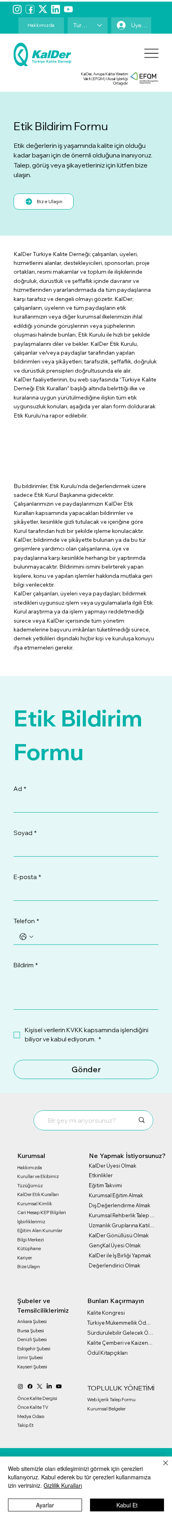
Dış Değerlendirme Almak (119, 1205)
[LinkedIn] (49, 1386)
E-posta (27, 877)
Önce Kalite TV (32, 1407)
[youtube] (68, 9)
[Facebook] (30, 1386)
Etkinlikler (101, 1175)
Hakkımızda (29, 1167)
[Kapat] (160, 1467)
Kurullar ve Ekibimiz (38, 1176)
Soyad (25, 833)
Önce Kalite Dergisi (37, 1398)
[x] (43, 9)
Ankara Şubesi (32, 1321)
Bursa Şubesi (30, 1330)
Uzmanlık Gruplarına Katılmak (122, 1225)
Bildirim (26, 965)
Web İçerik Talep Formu (111, 1399)
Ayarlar (45, 1505)
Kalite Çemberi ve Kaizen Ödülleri (120, 1342)
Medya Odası (30, 1416)
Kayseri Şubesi (32, 1367)
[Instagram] (17, 9)
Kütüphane (29, 1248)
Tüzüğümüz (30, 1185)
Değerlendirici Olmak (114, 1265)
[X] (39, 1386)
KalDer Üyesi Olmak (112, 1165)
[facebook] (30, 9)
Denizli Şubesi (32, 1339)
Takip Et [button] (25, 1425)
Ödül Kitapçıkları (107, 1353)
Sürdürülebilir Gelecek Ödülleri (120, 1332)
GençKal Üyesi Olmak (115, 1245)
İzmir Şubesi (30, 1357)
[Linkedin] (55, 9)
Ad (20, 789)
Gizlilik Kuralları (63, 1485)
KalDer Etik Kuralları (38, 1194)
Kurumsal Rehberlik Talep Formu (122, 1215)
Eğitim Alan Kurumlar (39, 1230)
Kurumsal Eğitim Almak (116, 1195)
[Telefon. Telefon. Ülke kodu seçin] (26, 937)
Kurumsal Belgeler (106, 1409)
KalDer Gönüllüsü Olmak (119, 1235)
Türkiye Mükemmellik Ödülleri (120, 1322)
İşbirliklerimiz (31, 1221)
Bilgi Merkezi (30, 1240)
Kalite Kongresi (106, 1312)
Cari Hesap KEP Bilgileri (41, 1212)
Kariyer (24, 1258)
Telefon (26, 921)
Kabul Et (127, 1505)
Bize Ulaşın (28, 1266)
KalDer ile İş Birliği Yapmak (120, 1255)
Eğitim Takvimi (105, 1185)
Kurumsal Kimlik (34, 1203)
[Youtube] (59, 1386)
